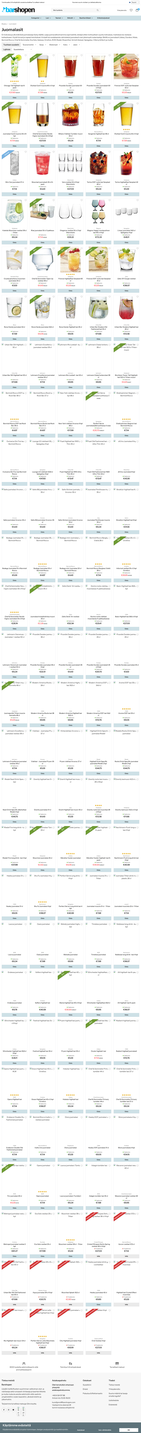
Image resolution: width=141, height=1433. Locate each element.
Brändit (70, 18)
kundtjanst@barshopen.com (63, 1402)
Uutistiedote (114, 1400)
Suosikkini (87, 1385)
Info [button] (98, 1256)
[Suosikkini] (131, 10)
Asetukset (81, 1430)
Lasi (47, 18)
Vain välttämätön (104, 1430)
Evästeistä (113, 1405)
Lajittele (6, 49)
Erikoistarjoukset (103, 18)
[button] (14, 98)
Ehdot (85, 1389)
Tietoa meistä (114, 1385)
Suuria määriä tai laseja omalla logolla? (118, 1394)
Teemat (58, 18)
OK (129, 1430)
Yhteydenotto (122, 10)
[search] (98, 10)
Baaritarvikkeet (85, 18)
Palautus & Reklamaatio (92, 1393)
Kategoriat (35, 18)
